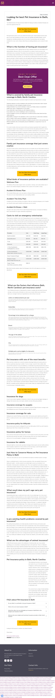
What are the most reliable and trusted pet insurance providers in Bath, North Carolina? (26, 615)
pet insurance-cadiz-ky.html (35, 692)
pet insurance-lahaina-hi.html (12, 682)
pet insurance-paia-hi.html (28, 684)
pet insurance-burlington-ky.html (22, 692)
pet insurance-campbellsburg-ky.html (25, 693)
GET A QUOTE (27, 86)
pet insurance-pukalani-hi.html (40, 684)
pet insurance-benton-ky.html (44, 689)
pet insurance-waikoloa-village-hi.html (28, 685)
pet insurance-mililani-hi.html (47, 682)
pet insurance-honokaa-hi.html (44, 677)
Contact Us (31, 656)
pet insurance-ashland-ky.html (17, 687)
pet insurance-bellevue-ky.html (31, 689)
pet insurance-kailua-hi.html (18, 679)
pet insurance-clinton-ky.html (27, 695)
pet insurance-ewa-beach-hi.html (7, 677)
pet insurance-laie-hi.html (23, 682)
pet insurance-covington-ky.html (15, 697)
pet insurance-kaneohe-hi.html (43, 679)
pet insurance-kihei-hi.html (30, 680)
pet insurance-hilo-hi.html (32, 677)
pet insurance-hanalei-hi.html (20, 677)
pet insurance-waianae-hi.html (13, 685)
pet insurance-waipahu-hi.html (43, 685)
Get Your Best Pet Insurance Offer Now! (27, 30)
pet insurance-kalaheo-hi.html (30, 679)
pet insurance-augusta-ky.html (30, 687)
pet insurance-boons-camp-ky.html (32, 690)
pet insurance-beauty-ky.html (18, 689)
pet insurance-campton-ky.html (40, 693)
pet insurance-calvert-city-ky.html (10, 693)
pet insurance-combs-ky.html (39, 695)
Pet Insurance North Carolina (13, 636)
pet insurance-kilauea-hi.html (42, 680)
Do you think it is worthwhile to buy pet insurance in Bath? (21, 603)
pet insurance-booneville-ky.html (18, 690)
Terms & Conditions (8, 671)
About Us (31, 653)
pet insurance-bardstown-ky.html (44, 687)
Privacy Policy (7, 668)
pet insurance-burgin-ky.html (9, 692)
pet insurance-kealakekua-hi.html (17, 680)
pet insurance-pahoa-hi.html (17, 684)
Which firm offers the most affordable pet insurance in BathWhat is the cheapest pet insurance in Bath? (25, 611)
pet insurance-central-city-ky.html (13, 695)
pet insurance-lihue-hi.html (35, 682)
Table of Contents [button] (44, 14)
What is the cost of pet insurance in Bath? (18, 607)
